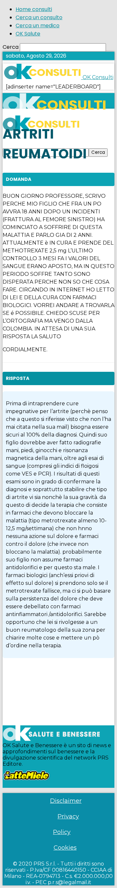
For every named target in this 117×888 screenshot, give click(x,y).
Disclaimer (66, 800)
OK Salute (28, 33)
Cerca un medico (37, 25)
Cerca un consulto (39, 17)
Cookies (65, 847)
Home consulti (34, 9)
